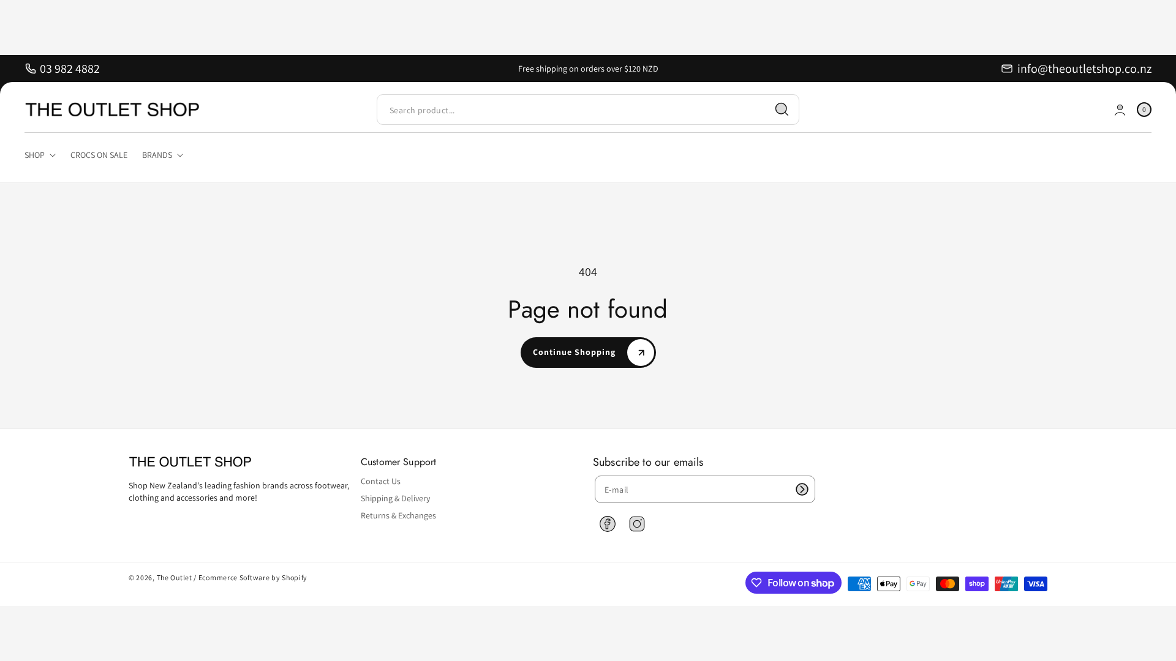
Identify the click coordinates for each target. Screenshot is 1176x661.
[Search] (782, 109)
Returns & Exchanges (398, 515)
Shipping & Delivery (395, 498)
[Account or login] (1120, 110)
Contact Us (381, 481)
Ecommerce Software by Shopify (252, 577)
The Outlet (174, 577)
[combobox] (588, 110)
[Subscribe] (801, 489)
